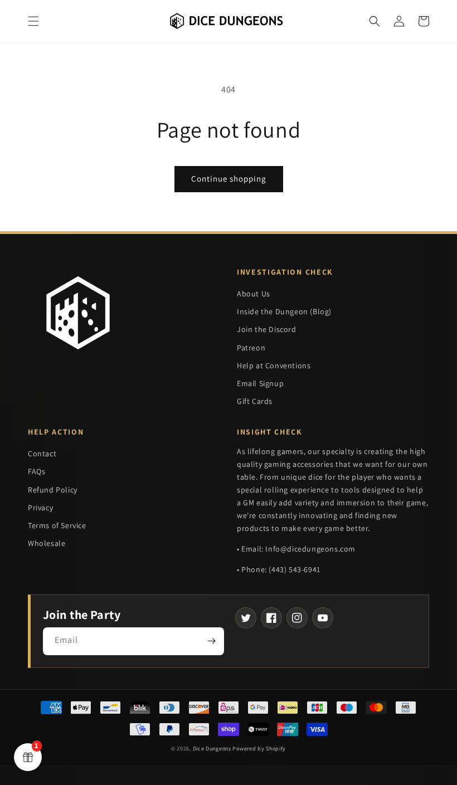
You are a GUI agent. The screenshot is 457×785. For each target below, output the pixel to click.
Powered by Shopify (259, 748)
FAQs (36, 471)
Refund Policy (52, 490)
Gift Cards (255, 401)
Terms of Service (57, 525)
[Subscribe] (211, 641)
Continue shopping (228, 178)
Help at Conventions (273, 365)
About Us (253, 294)
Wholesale (46, 543)
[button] (33, 21)
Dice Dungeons (212, 748)
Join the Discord (266, 329)
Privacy (40, 508)
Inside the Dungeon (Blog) (284, 311)
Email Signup (260, 383)
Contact (42, 453)
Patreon (251, 348)
